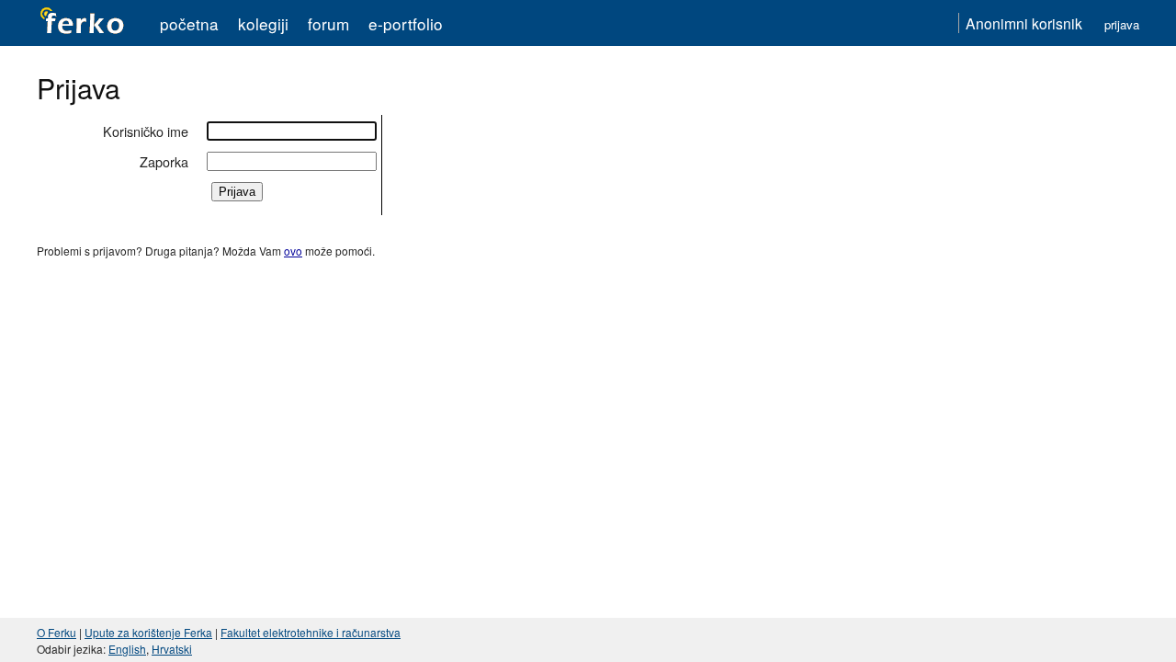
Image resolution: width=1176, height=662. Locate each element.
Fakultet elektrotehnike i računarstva (310, 632)
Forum (328, 23)
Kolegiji (263, 23)
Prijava (1121, 24)
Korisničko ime (145, 131)
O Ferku (56, 632)
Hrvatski (172, 648)
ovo (293, 250)
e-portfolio (405, 23)
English (127, 648)
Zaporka (164, 161)
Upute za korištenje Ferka (148, 632)
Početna (189, 23)
